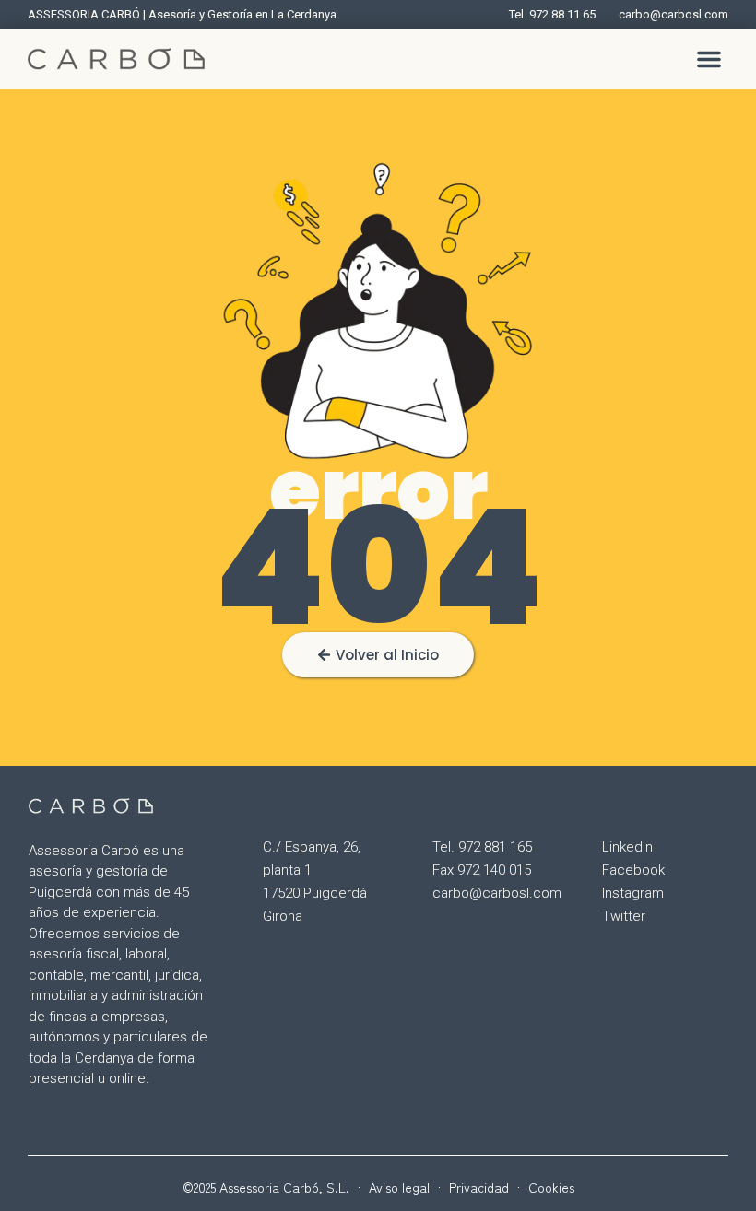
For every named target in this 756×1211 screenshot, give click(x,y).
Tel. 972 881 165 (482, 847)
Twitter (623, 916)
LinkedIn (627, 847)
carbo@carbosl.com (496, 893)
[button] (709, 59)
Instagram (633, 893)
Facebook (633, 870)
